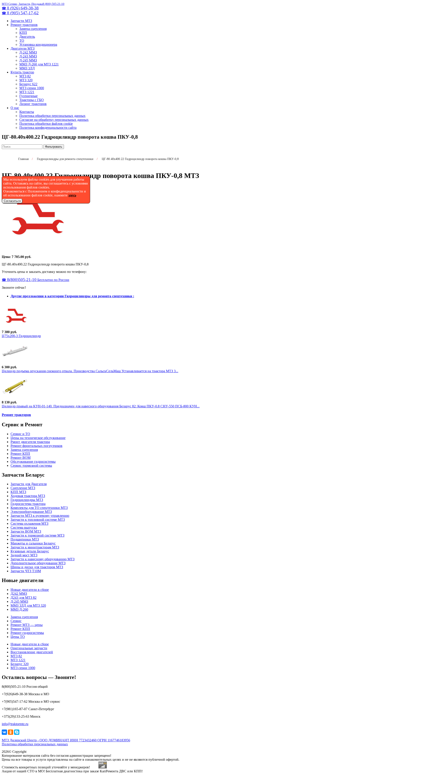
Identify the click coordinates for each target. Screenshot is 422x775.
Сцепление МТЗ (23, 488)
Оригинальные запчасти (29, 648)
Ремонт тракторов (24, 25)
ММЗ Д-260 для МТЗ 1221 (39, 64)
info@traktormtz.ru (15, 724)
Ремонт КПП (20, 454)
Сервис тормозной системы (31, 465)
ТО (21, 40)
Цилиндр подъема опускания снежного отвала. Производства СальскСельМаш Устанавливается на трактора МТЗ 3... (90, 371)
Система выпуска (24, 527)
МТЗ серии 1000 (31, 88)
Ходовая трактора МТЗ (28, 496)
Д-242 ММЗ (28, 52)
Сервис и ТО (20, 434)
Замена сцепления (33, 29)
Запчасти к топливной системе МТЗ (38, 519)
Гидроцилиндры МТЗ (27, 500)
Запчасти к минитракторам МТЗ (35, 547)
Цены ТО (18, 637)
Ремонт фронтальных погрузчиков (36, 446)
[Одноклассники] (10, 732)
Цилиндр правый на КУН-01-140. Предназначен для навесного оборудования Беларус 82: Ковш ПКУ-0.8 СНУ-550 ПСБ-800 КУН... (101, 406)
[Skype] (16, 732)
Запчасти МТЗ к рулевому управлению (40, 515)
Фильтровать (53, 146)
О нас (15, 108)
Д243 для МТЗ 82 (23, 597)
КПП (23, 32)
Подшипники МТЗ (25, 539)
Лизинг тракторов (33, 104)
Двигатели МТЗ (23, 48)
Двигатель (27, 36)
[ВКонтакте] (4, 732)
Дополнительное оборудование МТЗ (38, 563)
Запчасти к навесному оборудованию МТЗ (43, 559)
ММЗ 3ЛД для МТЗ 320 (28, 605)
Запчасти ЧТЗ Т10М (26, 571)
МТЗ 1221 (26, 92)
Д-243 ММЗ (28, 56)
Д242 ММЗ (19, 593)
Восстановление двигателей (32, 652)
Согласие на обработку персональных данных (54, 120)
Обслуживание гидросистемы (33, 461)
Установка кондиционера (38, 44)
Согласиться (12, 201)
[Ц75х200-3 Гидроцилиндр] (15, 328)
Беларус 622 (28, 84)
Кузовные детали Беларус (30, 551)
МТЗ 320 (26, 80)
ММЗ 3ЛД (27, 68)
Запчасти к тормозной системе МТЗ (37, 535)
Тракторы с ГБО (31, 100)
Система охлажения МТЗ (29, 523)
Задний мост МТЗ (24, 555)
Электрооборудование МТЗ (31, 512)
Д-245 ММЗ (28, 60)
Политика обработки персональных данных (52, 116)
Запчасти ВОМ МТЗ (26, 531)
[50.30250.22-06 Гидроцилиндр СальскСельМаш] (15, 363)
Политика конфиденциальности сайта (47, 127)
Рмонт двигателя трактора (30, 442)
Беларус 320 (20, 664)
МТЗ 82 (25, 76)
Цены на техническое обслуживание (38, 438)
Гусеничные (28, 96)
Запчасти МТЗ (21, 21)
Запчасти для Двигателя (29, 484)
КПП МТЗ (18, 492)
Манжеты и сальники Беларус (33, 543)
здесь (72, 195)
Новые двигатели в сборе (30, 590)
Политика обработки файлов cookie (46, 123)
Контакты (26, 112)
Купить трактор (22, 72)
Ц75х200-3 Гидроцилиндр (21, 336)
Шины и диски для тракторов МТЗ (37, 567)
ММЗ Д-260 (19, 609)
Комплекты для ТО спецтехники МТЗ (39, 508)
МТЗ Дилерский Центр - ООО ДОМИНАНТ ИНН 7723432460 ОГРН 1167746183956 (66, 740)
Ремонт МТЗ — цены (27, 625)
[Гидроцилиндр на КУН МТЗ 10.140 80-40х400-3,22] (15, 398)
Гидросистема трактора (28, 504)
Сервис (16, 621)
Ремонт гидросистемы (27, 633)
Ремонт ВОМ (21, 457)
